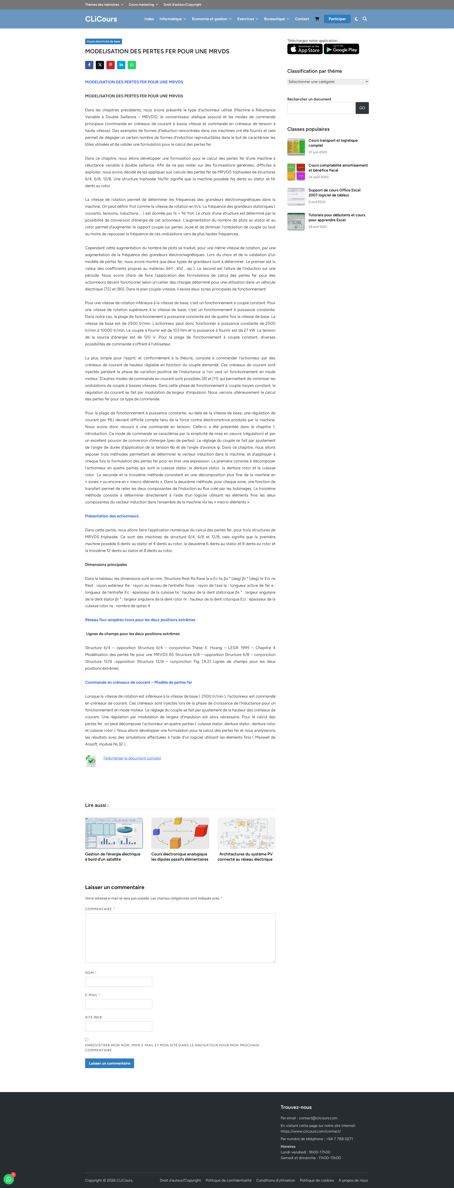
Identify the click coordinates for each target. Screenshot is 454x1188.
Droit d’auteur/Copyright (182, 5)
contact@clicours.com (318, 1118)
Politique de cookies (317, 1180)
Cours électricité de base (103, 41)
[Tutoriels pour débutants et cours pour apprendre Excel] (296, 215)
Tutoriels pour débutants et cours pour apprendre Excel (337, 217)
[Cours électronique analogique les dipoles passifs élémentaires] (180, 833)
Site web (93, 1017)
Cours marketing (141, 5)
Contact (302, 19)
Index (149, 19)
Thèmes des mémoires (102, 5)
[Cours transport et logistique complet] (296, 141)
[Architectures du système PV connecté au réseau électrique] (246, 833)
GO (362, 108)
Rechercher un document (309, 99)
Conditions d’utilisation (275, 1180)
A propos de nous (353, 1180)
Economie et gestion (209, 19)
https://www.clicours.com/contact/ (311, 1131)
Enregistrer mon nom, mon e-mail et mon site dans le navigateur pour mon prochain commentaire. (172, 1047)
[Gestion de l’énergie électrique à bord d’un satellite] (114, 833)
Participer (337, 19)
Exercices (245, 19)
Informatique (171, 19)
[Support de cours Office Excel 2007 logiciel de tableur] (296, 190)
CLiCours (101, 18)
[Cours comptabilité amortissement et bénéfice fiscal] (296, 165)
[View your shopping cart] (317, 20)
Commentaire (100, 909)
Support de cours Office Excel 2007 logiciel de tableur (335, 192)
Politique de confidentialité (229, 1180)
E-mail (92, 995)
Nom (91, 973)
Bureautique (274, 19)
